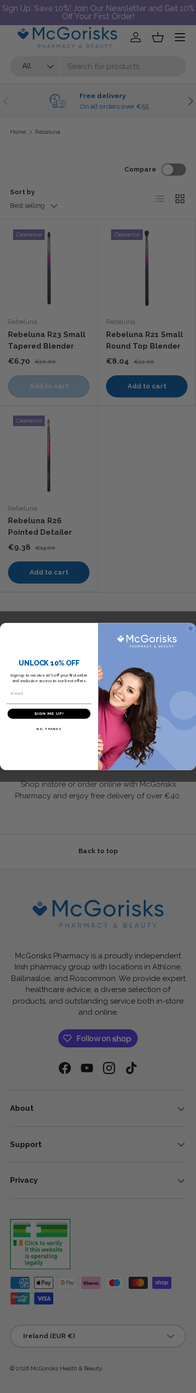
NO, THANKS (49, 728)
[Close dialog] (190, 628)
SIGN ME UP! (49, 713)
